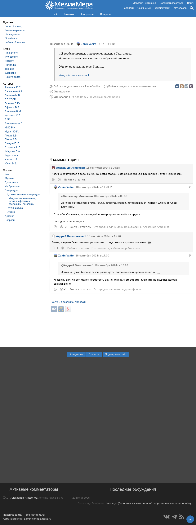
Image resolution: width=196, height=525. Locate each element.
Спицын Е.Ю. (12, 143)
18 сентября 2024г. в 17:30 (92, 255)
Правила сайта (12, 514)
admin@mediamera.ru (37, 518)
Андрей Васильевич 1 (74, 75)
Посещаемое (12, 34)
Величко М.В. (13, 95)
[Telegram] (186, 86)
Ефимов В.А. (12, 107)
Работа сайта (12, 76)
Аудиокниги (11, 182)
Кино (7, 174)
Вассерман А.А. (14, 91)
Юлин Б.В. (11, 163)
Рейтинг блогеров (15, 42)
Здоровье (10, 72)
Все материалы (35, 514)
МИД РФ (10, 127)
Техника (9, 68)
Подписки (128, 8)
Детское (9, 216)
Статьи (11, 212)
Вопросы (105, 14)
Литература (11, 190)
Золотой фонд (13, 26)
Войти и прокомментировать (68, 301)
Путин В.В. (11, 135)
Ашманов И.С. (13, 87)
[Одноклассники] (182, 86)
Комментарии (162, 8)
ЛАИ (7, 119)
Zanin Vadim (88, 43)
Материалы (180, 8)
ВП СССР (10, 99)
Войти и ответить (75, 179)
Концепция (76, 354)
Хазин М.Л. (11, 159)
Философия (11, 56)
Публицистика (15, 208)
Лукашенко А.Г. (13, 123)
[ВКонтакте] (177, 86)
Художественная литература (23, 194)
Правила (94, 354)
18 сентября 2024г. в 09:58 (103, 167)
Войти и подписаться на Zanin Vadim (77, 86)
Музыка (9, 178)
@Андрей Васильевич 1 (77, 265)
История (9, 60)
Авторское (87, 14)
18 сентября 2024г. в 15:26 (104, 236)
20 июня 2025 (81, 497)
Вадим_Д (86, 96)
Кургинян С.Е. (13, 115)
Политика (10, 64)
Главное (69, 14)
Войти (190, 3)
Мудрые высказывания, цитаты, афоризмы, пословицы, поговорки (22, 201)
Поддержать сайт (116, 354)
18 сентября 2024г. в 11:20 (92, 187)
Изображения (12, 186)
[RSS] (181, 517)
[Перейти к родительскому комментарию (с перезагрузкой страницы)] (190, 187)
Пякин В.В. (11, 139)
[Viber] (191, 86)
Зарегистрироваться (171, 3)
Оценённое (11, 38)
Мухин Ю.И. (12, 131)
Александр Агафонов (106, 96)
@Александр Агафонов (77, 196)
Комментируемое (15, 30)
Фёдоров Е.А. (13, 151)
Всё (55, 14)
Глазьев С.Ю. (12, 103)
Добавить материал (144, 3)
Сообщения (144, 8)
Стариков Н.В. (13, 147)
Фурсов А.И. (12, 155)
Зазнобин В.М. (13, 111)
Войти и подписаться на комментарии (132, 86)
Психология (11, 52)
